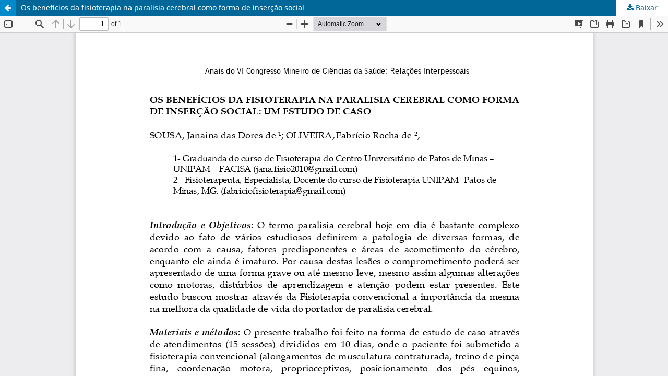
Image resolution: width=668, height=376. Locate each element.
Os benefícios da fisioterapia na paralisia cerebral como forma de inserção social (162, 8)
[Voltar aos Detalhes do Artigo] (8, 8)
